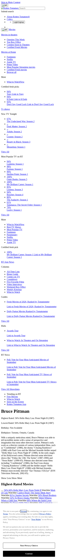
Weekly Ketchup (14, 289)
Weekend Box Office (16, 287)
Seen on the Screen (15, 402)
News (11, 262)
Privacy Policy (45, 514)
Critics (10, 19)
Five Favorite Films (15, 282)
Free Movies (12, 396)
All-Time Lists (13, 271)
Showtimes (15, 389)
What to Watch (15, 82)
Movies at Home (8, 52)
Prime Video (12, 64)
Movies (12, 29)
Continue (29, 554)
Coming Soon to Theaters (18, 44)
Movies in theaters (9, 35)
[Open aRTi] (4, 5)
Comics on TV (13, 277)
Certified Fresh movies (17, 69)
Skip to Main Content (10, 2)
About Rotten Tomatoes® (18, 16)
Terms (5, 514)
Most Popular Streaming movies (21, 67)
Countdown (12, 279)
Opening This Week (16, 39)
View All (5, 152)
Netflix (10, 59)
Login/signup (19, 22)
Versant (24, 511)
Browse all (11, 72)
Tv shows (5, 109)
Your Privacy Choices (29, 546)
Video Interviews (14, 284)
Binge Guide (12, 274)
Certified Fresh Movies (17, 47)
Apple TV (11, 62)
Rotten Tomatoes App (16, 404)
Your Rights (36, 519)
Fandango (11, 57)
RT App (5, 262)
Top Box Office (14, 42)
